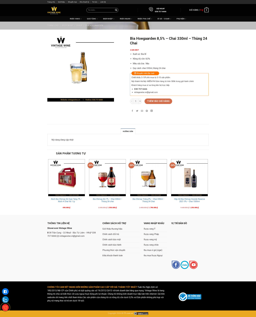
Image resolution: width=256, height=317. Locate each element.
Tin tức (94, 2)
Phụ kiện (180, 19)
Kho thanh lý (84, 2)
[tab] (128, 131)
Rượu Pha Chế (144, 19)
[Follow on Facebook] (176, 265)
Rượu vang (75, 19)
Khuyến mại (72, 2)
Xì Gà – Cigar (163, 19)
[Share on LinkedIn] (151, 111)
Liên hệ (103, 2)
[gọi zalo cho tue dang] (5, 299)
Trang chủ (51, 2)
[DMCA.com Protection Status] (141, 313)
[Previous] (47, 186)
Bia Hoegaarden (94, 25)
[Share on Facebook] (132, 111)
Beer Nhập (108, 19)
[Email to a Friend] (142, 111)
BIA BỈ (79, 25)
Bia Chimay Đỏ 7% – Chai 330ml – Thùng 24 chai (107, 200)
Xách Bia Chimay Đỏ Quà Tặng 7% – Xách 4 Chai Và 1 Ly (66, 200)
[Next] (209, 186)
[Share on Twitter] (137, 111)
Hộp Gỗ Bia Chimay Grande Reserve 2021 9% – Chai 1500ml (189, 200)
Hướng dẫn (128, 131)
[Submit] (116, 10)
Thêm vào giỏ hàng (158, 101)
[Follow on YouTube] (193, 265)
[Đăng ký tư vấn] (5, 291)
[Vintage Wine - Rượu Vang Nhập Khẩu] (54, 10)
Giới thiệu (61, 2)
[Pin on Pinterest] (147, 111)
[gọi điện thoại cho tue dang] (5, 307)
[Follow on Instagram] (184, 265)
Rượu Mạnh (125, 19)
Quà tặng (91, 19)
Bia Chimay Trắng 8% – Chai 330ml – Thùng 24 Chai (148, 200)
